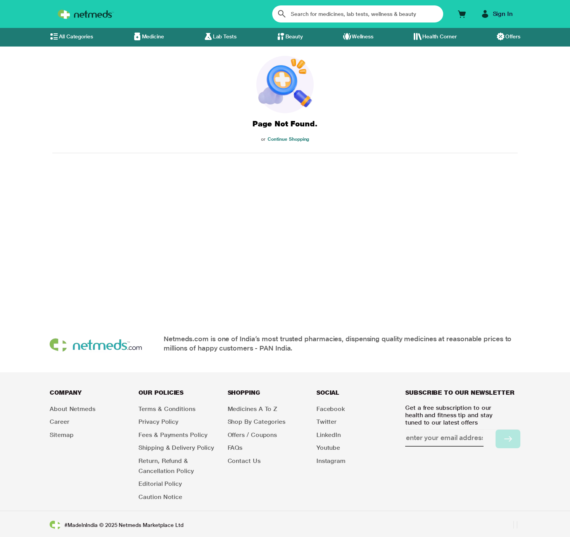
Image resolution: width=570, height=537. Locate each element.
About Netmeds (72, 409)
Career (59, 421)
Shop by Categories (257, 421)
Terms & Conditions (166, 409)
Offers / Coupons (252, 435)
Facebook (330, 409)
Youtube (328, 447)
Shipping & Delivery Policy (176, 447)
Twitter (326, 421)
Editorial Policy (160, 483)
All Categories (76, 36)
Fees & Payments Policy (172, 435)
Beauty (294, 36)
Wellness (362, 36)
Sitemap (61, 435)
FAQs (235, 447)
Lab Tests (225, 36)
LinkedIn (328, 435)
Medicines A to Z (253, 409)
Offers (512, 36)
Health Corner (439, 36)
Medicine (153, 36)
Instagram (330, 460)
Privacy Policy (158, 421)
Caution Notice (160, 497)
